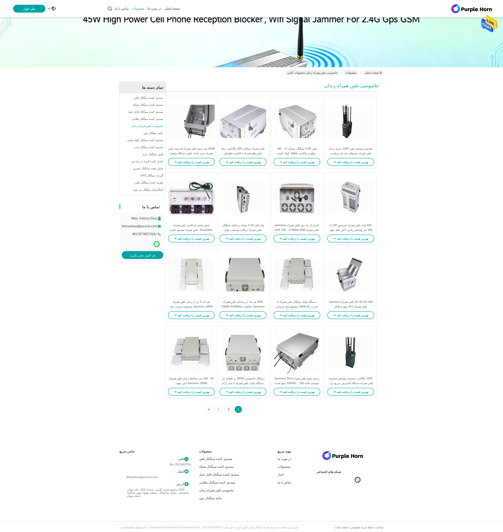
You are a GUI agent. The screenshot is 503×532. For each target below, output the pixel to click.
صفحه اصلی (172, 8)
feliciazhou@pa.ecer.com (139, 226)
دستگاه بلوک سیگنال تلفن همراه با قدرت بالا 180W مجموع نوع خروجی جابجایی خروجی (297, 306)
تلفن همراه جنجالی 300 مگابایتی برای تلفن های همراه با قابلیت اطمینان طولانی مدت (243, 153)
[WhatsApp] (156, 244)
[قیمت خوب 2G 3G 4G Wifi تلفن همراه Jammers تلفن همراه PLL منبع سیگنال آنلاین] (350, 274)
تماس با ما (122, 8)
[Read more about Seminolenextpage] (218, 409)
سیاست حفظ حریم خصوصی (367, 527)
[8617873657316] (357, 480)
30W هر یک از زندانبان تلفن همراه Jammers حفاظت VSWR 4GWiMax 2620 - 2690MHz (242, 306)
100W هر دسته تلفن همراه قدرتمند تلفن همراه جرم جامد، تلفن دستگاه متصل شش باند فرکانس (191, 153)
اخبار (281, 474)
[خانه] (342, 460)
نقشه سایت (341, 527)
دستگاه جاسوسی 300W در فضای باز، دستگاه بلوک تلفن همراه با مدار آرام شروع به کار (243, 383)
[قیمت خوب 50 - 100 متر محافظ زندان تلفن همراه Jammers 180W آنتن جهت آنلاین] (191, 351)
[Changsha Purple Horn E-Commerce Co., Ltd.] (471, 9)
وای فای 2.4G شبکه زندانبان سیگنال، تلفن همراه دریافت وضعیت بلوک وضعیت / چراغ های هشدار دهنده (242, 230)
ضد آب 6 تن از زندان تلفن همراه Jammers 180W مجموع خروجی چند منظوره (191, 306)
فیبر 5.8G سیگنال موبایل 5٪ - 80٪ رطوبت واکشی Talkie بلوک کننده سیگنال (297, 153)
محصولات (138, 8)
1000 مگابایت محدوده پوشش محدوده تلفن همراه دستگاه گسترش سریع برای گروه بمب (350, 383)
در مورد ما (154, 8)
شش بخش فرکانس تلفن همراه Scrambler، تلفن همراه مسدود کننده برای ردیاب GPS (191, 230)
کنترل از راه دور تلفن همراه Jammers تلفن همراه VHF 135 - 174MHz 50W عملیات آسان (297, 230)
